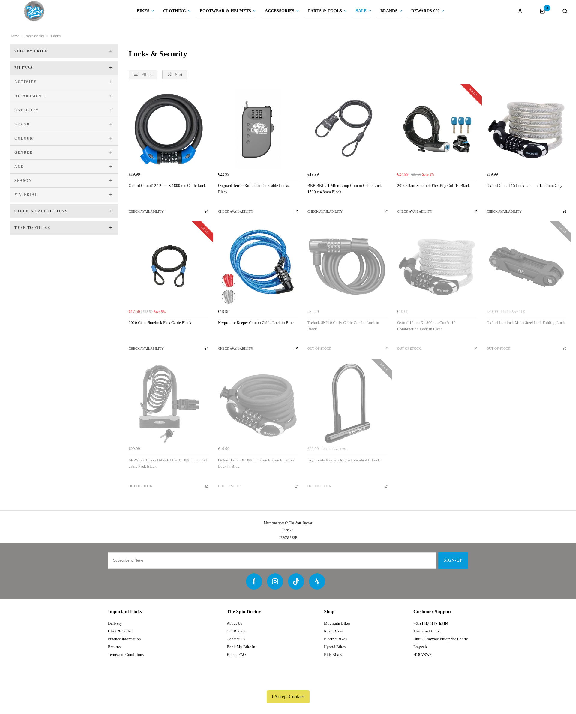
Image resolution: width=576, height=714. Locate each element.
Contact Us (236, 639)
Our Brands (236, 631)
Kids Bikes (333, 654)
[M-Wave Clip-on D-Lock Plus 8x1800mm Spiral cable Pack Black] (168, 403)
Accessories (279, 11)
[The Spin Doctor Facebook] (254, 581)
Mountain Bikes (337, 623)
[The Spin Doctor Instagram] (275, 581)
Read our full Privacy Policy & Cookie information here (288, 682)
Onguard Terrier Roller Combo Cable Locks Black (253, 188)
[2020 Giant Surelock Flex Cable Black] (168, 266)
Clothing (174, 11)
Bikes (143, 11)
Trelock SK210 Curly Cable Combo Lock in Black (343, 325)
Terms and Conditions (126, 654)
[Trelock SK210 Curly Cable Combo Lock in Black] (347, 266)
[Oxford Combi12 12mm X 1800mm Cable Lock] (168, 129)
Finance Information (124, 639)
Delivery (115, 623)
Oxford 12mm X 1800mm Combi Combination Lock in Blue (256, 463)
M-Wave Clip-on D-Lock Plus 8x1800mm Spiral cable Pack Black (168, 463)
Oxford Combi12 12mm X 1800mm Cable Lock (167, 185)
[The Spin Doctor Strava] (317, 581)
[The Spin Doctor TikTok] (296, 581)
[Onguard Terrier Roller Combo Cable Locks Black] (258, 129)
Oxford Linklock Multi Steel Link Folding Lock (526, 322)
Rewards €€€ (425, 11)
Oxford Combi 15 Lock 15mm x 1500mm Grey (524, 185)
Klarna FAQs (237, 654)
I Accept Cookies (288, 696)
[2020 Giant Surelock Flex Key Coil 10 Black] (437, 129)
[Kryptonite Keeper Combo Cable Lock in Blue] (258, 266)
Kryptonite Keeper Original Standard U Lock (344, 460)
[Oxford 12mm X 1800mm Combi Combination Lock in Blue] (258, 403)
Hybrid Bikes (335, 646)
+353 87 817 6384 (430, 623)
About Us (234, 623)
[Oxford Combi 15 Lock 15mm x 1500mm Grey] (526, 129)
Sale (361, 11)
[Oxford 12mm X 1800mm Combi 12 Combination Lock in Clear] (437, 266)
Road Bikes (333, 631)
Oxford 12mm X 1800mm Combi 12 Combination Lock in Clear (426, 325)
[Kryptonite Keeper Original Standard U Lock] (347, 403)
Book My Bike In (241, 646)
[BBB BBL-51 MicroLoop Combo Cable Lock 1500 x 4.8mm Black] (347, 129)
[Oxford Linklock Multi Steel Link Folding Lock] (526, 266)
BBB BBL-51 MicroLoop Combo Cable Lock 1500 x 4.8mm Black (345, 188)
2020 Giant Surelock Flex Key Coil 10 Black (433, 185)
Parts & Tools (325, 11)
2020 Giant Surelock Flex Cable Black (160, 322)
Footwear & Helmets (225, 11)
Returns (114, 646)
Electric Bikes (335, 639)
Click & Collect (121, 631)
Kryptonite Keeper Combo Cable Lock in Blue (256, 322)
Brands (389, 11)
